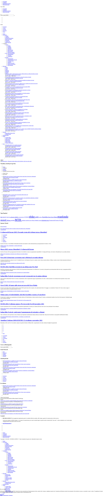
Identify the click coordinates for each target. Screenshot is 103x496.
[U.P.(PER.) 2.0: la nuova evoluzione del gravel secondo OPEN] (17, 86)
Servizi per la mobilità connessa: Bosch (13, 187)
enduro (40, 217)
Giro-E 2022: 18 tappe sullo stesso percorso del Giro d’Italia (18, 285)
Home (4, 166)
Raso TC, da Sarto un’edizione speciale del (13, 81)
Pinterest (4, 381)
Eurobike (45, 217)
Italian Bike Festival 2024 (10, 482)
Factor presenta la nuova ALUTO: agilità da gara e (14, 84)
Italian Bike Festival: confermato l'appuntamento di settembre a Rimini (22, 312)
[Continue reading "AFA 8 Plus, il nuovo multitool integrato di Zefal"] (12, 207)
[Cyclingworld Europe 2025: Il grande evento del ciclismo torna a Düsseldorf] (15, 228)
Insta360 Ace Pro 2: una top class (9, 195)
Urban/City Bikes (8, 477)
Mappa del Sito (8, 449)
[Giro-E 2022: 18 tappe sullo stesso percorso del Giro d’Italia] (12, 281)
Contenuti (5, 450)
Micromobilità (10, 472)
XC (62, 220)
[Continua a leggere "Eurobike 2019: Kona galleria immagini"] (13, 148)
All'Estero (9, 456)
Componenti (10, 463)
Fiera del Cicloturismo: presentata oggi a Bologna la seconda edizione (21, 257)
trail (54, 220)
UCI (60, 220)
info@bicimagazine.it (7, 423)
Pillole (1, 282)
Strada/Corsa (7, 474)
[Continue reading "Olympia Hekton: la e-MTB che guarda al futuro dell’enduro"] (15, 179)
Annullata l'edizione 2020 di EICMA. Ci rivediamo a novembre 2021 (21, 320)
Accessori (9, 462)
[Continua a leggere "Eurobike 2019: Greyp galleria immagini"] (13, 145)
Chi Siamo (5, 1)
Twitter (4, 28)
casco (17, 217)
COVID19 (26, 217)
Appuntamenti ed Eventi (12, 467)
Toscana (51, 220)
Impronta (11, 495)
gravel (3, 220)
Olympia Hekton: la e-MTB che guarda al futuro (14, 113)
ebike (32, 216)
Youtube (4, 29)
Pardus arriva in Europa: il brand (12, 177)
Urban (6, 69)
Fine (4, 333)
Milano (9, 220)
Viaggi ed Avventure (11, 471)
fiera (49, 217)
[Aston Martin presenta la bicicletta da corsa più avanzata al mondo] (18, 77)
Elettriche (7, 71)
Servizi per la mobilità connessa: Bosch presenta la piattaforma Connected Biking (15, 410)
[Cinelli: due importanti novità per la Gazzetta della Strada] (16, 96)
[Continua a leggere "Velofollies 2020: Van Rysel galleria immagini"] (14, 154)
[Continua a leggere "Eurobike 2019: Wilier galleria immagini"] (13, 151)
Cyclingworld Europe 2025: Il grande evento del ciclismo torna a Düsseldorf (23, 232)
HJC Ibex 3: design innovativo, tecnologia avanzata (12, 199)
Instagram (5, 30)
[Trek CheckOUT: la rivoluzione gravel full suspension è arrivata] (17, 90)
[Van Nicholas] (3, 226)
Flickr (4, 31)
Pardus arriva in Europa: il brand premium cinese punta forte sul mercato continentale (16, 400)
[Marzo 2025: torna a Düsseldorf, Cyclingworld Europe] (11, 245)
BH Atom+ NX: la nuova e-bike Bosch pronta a (14, 116)
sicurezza (44, 220)
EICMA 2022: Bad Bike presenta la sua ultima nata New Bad (19, 267)
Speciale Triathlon (11, 459)
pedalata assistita (25, 220)
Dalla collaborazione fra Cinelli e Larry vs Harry (14, 129)
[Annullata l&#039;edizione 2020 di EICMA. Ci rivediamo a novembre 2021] (15, 316)
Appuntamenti (5, 184)
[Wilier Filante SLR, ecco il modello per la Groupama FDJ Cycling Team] (19, 125)
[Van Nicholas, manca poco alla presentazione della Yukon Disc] (17, 99)
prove (30, 220)
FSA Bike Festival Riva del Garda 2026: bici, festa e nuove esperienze (13, 407)
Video (4, 485)
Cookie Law (7, 448)
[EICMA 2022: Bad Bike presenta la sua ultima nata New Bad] (12, 263)
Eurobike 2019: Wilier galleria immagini (12, 152)
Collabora (5, 2)
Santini (36, 220)
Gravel (6, 68)
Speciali (6, 72)
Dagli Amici (7, 488)
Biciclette (4, 473)
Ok (0, 494)
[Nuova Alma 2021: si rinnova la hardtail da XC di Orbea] (16, 109)
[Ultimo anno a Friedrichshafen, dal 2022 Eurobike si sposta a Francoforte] (14, 291)
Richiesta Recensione (9, 445)
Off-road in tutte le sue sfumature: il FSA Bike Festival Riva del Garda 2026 (14, 413)
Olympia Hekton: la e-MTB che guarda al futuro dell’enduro (11, 403)
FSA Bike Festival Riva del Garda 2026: (16, 184)
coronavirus (21, 217)
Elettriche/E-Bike (8, 478)
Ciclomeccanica (11, 468)
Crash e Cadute (8, 487)
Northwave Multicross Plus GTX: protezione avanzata (13, 205)
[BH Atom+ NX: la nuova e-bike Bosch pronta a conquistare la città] (18, 115)
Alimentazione (10, 465)
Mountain (7, 70)
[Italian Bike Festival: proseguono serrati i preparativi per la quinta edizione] (14, 272)
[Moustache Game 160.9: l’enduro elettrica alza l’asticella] (16, 119)
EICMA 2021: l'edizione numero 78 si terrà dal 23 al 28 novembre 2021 (22, 304)
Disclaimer (7, 447)
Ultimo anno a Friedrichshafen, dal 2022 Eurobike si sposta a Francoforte (22, 294)
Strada (6, 67)
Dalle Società (10, 458)
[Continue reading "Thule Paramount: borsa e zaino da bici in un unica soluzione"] (15, 201)
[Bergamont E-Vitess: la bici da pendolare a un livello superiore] (17, 93)
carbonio (12, 217)
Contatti (6, 443)
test (48, 220)
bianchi (4, 217)
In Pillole (4, 170)
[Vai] (14, 15)
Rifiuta (2, 494)
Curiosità (9, 469)
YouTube (4, 378)
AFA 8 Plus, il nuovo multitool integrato (10, 208)
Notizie (4, 177)
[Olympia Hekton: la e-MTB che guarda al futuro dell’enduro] (17, 112)
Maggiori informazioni (4, 495)
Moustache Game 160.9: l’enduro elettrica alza (14, 120)
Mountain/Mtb (8, 475)
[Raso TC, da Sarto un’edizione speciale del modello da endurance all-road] (19, 80)
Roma (33, 220)
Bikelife (6, 464)
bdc (1, 217)
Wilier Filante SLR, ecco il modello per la (13, 126)
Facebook (5, 26)
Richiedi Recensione (7, 3)
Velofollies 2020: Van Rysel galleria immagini (13, 155)
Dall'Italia (9, 455)
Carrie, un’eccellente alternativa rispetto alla (13, 123)
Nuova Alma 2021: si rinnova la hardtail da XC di (14, 110)
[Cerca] (12, 347)
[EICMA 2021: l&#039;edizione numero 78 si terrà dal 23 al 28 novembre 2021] (15, 300)
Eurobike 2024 (8, 483)
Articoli (4, 169)
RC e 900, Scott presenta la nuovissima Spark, (14, 107)
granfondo (62, 216)
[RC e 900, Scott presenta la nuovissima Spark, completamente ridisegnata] (19, 106)
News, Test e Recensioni (10, 460)
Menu (2, 160)
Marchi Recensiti (6, 4)
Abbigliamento (10, 461)
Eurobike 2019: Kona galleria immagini (12, 149)
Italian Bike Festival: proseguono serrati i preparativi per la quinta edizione (23, 276)
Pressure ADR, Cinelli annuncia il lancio (13, 74)
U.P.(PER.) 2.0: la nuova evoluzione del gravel (14, 87)
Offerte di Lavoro (11, 470)
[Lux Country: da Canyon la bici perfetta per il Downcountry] (17, 102)
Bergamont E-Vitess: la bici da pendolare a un (13, 94)
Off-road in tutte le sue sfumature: (14, 190)
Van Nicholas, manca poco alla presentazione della (14, 100)
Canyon (8, 217)
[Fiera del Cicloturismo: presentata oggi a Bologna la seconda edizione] (14, 253)
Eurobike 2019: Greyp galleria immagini (12, 146)
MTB (18, 219)
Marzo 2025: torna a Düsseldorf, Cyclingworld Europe (17, 249)
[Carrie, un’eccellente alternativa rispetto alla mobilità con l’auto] (17, 122)
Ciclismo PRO (8, 486)
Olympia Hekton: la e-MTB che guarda (14, 180)
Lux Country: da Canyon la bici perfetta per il (13, 104)
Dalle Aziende (3, 264)
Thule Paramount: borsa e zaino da (9, 202)
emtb (37, 217)
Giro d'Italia (54, 217)
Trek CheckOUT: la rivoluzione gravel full (13, 91)
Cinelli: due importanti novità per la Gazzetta (13, 97)
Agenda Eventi (6, 484)
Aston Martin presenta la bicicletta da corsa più (14, 78)
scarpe (39, 220)
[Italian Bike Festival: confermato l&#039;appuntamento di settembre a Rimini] (15, 308)
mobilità (13, 220)
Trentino (57, 220)
